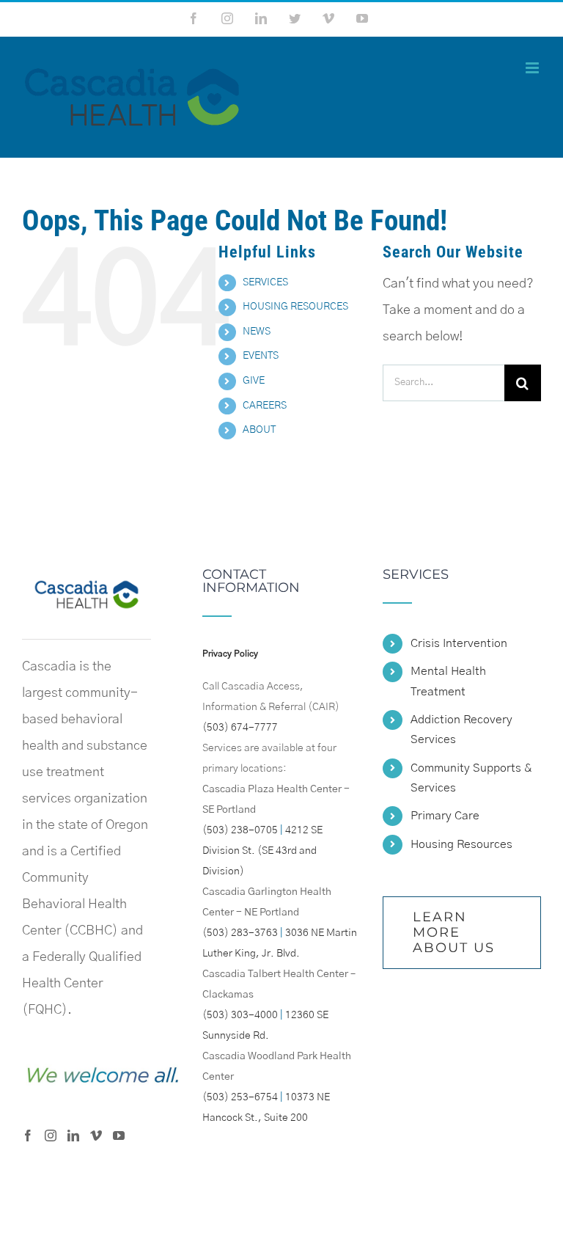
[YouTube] (119, 1135)
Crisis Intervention (459, 643)
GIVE (254, 381)
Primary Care (445, 816)
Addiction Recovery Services (461, 729)
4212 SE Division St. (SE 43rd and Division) (262, 851)
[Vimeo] (96, 1135)
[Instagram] (50, 1135)
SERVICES (265, 282)
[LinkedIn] (73, 1135)
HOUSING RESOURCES (295, 306)
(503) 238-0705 (240, 830)
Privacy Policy (230, 653)
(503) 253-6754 (240, 1097)
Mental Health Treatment (448, 681)
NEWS (257, 331)
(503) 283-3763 (240, 933)
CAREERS (265, 406)
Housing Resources (461, 844)
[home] (86, 581)
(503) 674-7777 (240, 728)
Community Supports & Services (471, 778)
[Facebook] (28, 1135)
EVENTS (261, 356)
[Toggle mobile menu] (533, 68)
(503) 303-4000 (240, 1015)
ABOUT (259, 430)
